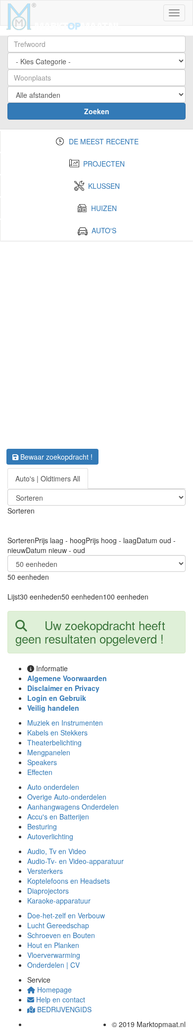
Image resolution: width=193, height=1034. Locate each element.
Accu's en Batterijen (58, 816)
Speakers (42, 762)
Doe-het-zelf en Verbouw (66, 915)
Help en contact (59, 999)
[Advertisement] (96, 342)
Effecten (39, 772)
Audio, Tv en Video (56, 851)
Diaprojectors (48, 891)
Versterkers (45, 871)
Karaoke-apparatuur (59, 900)
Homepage (53, 989)
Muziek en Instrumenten (65, 723)
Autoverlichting (50, 836)
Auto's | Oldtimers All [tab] (47, 478)
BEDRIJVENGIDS (63, 1009)
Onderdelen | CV (53, 965)
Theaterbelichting (54, 742)
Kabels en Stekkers (57, 732)
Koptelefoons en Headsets (68, 881)
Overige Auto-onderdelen (66, 797)
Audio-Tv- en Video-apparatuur (75, 861)
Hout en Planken (53, 945)
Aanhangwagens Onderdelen (73, 807)
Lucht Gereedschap (58, 925)
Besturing (42, 826)
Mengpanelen (48, 752)
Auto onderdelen (53, 787)
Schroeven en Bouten (61, 935)
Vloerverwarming (53, 955)
